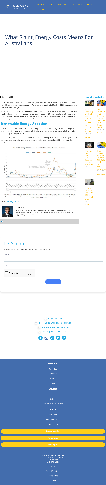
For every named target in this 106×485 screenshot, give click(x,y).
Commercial (61, 4)
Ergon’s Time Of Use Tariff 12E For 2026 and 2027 (89, 194)
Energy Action (13, 202)
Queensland (53, 369)
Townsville (53, 374)
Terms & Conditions (53, 471)
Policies (53, 466)
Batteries (76, 4)
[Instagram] (46, 338)
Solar (53, 394)
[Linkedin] (2, 221)
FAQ (88, 4)
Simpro (53, 480)
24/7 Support (53, 424)
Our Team (53, 415)
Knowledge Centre (53, 419)
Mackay (53, 378)
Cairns (53, 383)
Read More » (88, 137)
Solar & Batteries (43, 4)
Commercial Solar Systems (53, 404)
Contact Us (41, 9)
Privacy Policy (53, 476)
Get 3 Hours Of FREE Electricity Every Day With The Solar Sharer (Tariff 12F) (101, 118)
